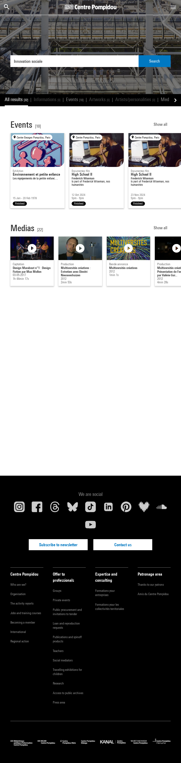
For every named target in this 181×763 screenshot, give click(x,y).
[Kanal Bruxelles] (115, 744)
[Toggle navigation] (173, 7)
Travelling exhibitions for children (67, 672)
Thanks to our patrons (151, 584)
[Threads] (55, 509)
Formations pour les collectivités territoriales (109, 607)
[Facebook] (37, 509)
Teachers (58, 651)
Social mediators (63, 660)
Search (154, 61)
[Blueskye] (73, 509)
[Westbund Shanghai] (142, 744)
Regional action (19, 641)
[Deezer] (144, 509)
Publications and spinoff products (67, 639)
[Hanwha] (162, 744)
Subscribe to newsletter (58, 544)
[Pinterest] (126, 509)
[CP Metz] (70, 744)
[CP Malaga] (90, 744)
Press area (59, 702)
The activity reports (21, 603)
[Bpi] (23, 744)
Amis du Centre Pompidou (153, 594)
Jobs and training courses (25, 613)
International (18, 632)
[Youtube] (90, 526)
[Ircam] (48, 744)
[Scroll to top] (170, 752)
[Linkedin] (108, 509)
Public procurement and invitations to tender (67, 612)
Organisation (18, 594)
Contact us (123, 544)
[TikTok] (90, 509)
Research (58, 683)
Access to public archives (68, 693)
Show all (161, 124)
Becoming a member (22, 622)
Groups (57, 591)
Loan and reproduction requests (66, 625)
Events (74, 99)
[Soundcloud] (162, 509)
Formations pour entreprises (105, 593)
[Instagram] (19, 509)
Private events (61, 600)
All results (16, 99)
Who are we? (18, 584)
